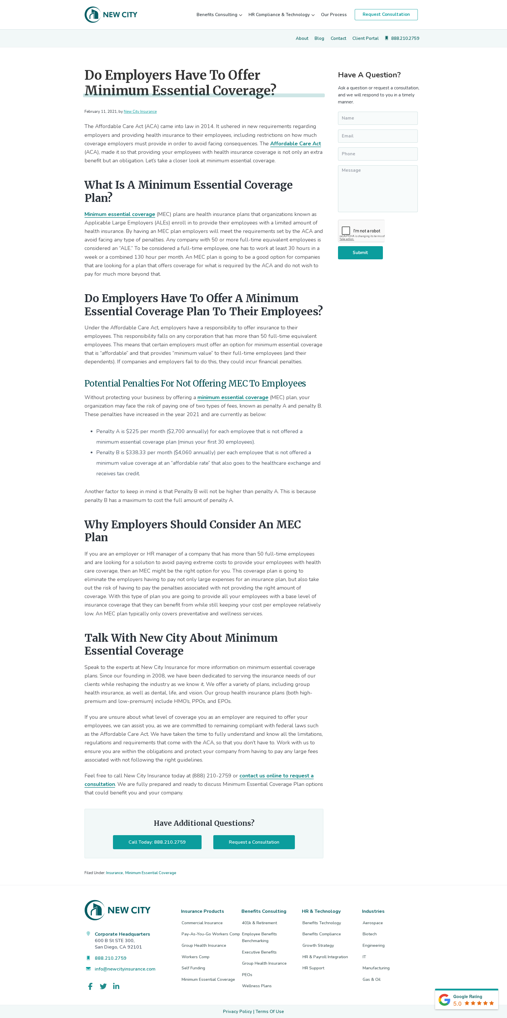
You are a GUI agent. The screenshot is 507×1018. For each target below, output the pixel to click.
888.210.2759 (110, 958)
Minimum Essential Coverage (150, 873)
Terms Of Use (270, 1011)
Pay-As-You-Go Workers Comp (211, 934)
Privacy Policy (237, 1011)
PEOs (247, 975)
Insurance (114, 873)
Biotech (370, 934)
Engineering (374, 945)
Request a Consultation (254, 842)
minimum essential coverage (232, 397)
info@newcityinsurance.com (125, 969)
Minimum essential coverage (119, 214)
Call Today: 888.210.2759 (157, 842)
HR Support (313, 968)
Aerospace (373, 923)
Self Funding (193, 968)
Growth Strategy (318, 945)
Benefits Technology (321, 923)
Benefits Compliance (321, 934)
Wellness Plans (257, 986)
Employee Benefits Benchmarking (259, 937)
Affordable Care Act (295, 143)
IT (364, 957)
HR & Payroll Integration (325, 957)
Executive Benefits (259, 952)
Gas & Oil (372, 979)
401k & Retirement (259, 923)
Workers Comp (195, 957)
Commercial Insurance (202, 923)
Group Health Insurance (204, 945)
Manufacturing (376, 968)
